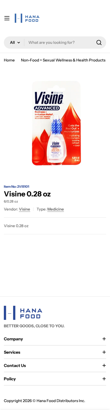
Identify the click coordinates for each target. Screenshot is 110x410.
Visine (24, 209)
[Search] (99, 42)
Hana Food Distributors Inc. (61, 400)
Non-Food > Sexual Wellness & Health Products (63, 60)
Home (9, 60)
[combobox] (55, 42)
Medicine (55, 209)
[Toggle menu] (7, 18)
